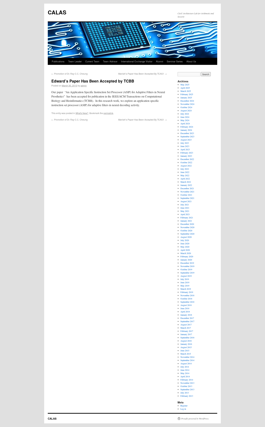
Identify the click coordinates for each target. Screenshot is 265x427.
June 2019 (184, 282)
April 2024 (185, 123)
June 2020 (184, 243)
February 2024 (186, 126)
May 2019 (184, 285)
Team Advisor (110, 61)
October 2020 (186, 230)
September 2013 (187, 389)
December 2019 (187, 262)
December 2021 (187, 188)
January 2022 (186, 185)
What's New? (82, 113)
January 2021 (186, 220)
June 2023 (184, 146)
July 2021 (184, 204)
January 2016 (186, 344)
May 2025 (184, 84)
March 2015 (185, 353)
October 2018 (186, 298)
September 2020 (187, 233)
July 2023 (184, 142)
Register (183, 405)
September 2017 (187, 321)
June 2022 (184, 172)
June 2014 (184, 369)
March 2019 (185, 288)
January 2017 (186, 334)
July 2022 (184, 168)
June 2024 (184, 116)
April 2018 (185, 311)
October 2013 (186, 386)
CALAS (57, 12)
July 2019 (184, 279)
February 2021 (186, 217)
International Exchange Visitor (136, 61)
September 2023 (187, 136)
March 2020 (185, 253)
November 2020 (187, 227)
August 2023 (186, 139)
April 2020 (185, 249)
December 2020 (187, 224)
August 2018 (186, 305)
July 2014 (184, 366)
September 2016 (187, 337)
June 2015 (184, 350)
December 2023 (187, 133)
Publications (58, 61)
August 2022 (186, 165)
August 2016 (186, 340)
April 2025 (185, 87)
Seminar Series (175, 61)
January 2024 (186, 129)
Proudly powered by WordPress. (195, 418)
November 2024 (187, 104)
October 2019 (186, 269)
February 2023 (186, 152)
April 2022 (185, 178)
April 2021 (185, 214)
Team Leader (75, 61)
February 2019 (186, 292)
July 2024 (184, 113)
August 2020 (186, 236)
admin (84, 85)
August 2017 (186, 324)
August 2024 (186, 110)
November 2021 (187, 191)
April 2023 (185, 149)
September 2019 (187, 272)
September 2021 (187, 198)
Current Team (92, 61)
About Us (191, 61)
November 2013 (187, 382)
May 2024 (184, 120)
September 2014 (187, 360)
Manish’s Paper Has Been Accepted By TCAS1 (142, 73)
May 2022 (184, 175)
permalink (108, 113)
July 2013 (184, 392)
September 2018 (187, 301)
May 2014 (184, 373)
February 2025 (186, 94)
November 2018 (187, 295)
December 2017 (187, 318)
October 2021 (186, 194)
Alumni (159, 61)
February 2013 (186, 395)
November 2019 (187, 266)
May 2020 (184, 246)
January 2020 (186, 259)
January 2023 (186, 155)
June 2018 (184, 308)
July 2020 (184, 240)
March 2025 (185, 91)
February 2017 (186, 331)
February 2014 (186, 379)
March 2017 (185, 327)
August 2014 (186, 363)
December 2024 (187, 100)
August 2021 (186, 201)
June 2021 (184, 207)
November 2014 (187, 356)
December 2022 (187, 159)
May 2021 (184, 211)
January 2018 (186, 314)
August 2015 (186, 347)
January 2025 (186, 97)
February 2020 (186, 256)
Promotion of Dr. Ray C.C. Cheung (69, 73)
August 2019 (186, 275)
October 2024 (186, 107)
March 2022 (185, 181)
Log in (183, 408)
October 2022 (186, 162)
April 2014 (185, 376)
